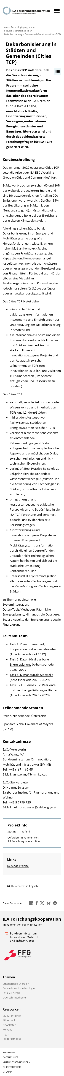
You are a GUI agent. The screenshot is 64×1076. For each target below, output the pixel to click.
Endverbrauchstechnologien (19, 988)
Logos (6, 1034)
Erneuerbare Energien (16, 983)
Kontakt (7, 1029)
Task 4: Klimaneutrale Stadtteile (31, 675)
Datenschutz (10, 1057)
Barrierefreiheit (12, 1067)
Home (6, 27)
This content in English (24, 886)
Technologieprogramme (23, 27)
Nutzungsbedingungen (16, 1062)
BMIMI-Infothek (12, 1015)
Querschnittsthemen (15, 997)
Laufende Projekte (18, 866)
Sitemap (7, 1071)
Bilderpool (9, 1020)
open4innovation (32, 924)
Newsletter (9, 1025)
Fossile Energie (11, 993)
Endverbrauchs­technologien (18, 30)
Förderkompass (12, 1038)
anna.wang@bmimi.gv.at (29, 774)
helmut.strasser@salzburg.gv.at (34, 807)
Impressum (9, 1052)
